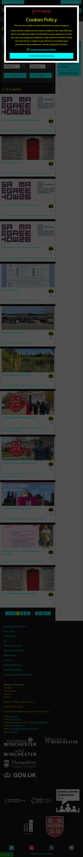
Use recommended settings (41, 55)
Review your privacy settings (43, 49)
